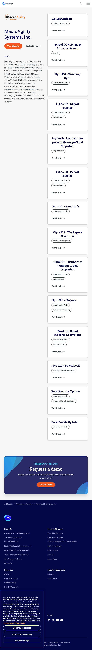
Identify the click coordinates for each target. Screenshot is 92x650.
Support (50, 555)
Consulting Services (55, 533)
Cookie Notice (9, 623)
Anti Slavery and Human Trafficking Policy (46, 645)
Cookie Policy (65, 643)
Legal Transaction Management (16, 550)
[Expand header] (88, 3)
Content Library (10, 583)
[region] (22, 619)
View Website (13, 46)
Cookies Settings (22, 641)
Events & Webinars (11, 587)
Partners (7, 574)
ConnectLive (52, 559)
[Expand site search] (80, 3)
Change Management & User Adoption (62, 542)
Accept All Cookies (22, 628)
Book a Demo (46, 485)
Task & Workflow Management (16, 555)
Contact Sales (32, 46)
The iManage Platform (13, 559)
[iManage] (7, 3)
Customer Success (54, 546)
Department (52, 578)
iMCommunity (52, 550)
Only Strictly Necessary (22, 634)
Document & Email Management (16, 533)
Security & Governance (13, 537)
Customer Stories (11, 578)
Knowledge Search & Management (17, 546)
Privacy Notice (53, 643)
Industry (50, 574)
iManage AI (8, 563)
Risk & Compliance (11, 542)
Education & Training (55, 537)
